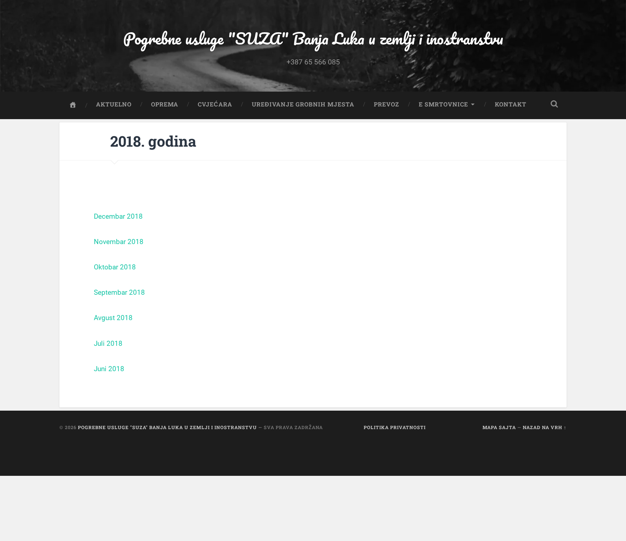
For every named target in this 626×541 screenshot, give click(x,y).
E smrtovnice (443, 104)
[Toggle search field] (554, 104)
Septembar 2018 (119, 293)
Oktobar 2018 (115, 267)
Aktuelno (114, 104)
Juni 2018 (109, 369)
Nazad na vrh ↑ (545, 427)
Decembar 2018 (118, 217)
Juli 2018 (108, 344)
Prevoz (386, 104)
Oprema (164, 104)
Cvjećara (215, 104)
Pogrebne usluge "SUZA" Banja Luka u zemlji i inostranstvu (313, 38)
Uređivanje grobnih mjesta (303, 104)
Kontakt (510, 104)
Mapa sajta (499, 427)
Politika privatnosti (395, 427)
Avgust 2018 (113, 318)
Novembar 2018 (118, 242)
